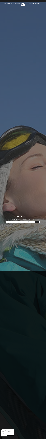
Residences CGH (8, 3)
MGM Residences (15, 3)
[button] (1, 438)
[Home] (23, 4)
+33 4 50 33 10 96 (37, 3)
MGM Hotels (18, 3)
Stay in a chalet (19, 219)
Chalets (11, 3)
